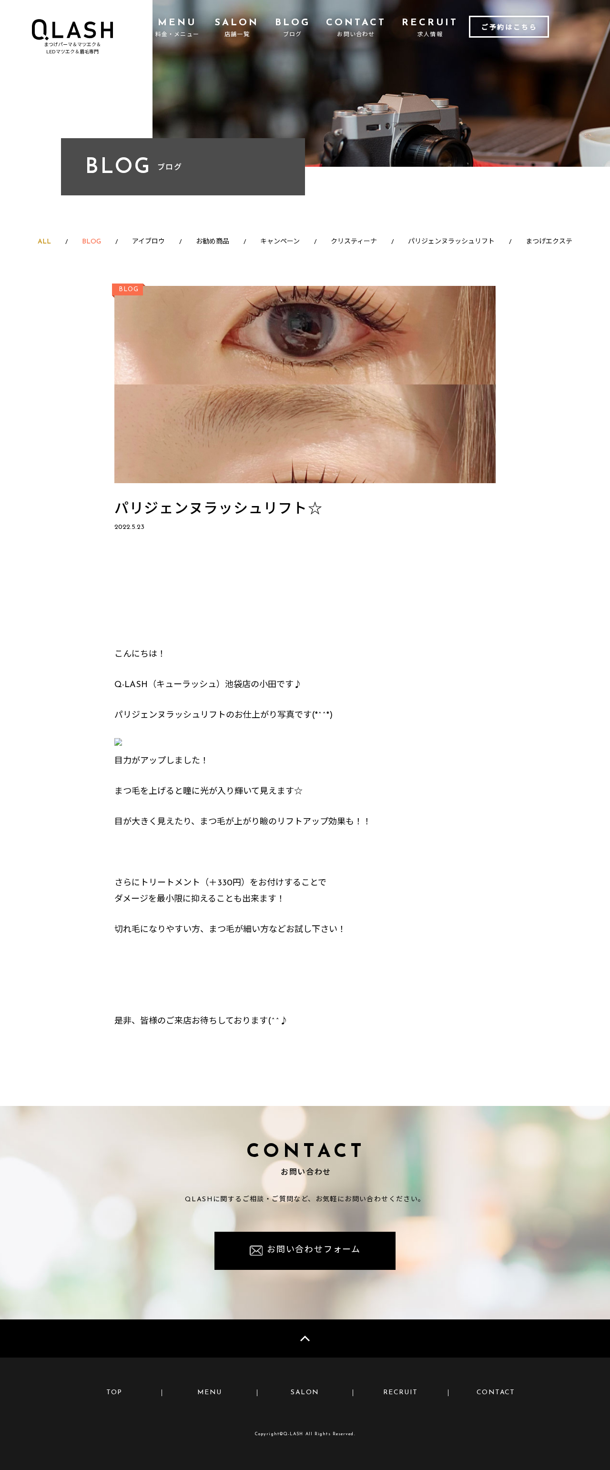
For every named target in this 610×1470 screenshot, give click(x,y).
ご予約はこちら (509, 27)
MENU (209, 1392)
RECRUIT (400, 1392)
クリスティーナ (354, 241)
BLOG (91, 241)
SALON (305, 1392)
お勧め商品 (212, 241)
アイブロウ (148, 241)
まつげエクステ (549, 241)
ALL (44, 241)
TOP (114, 1392)
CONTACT (496, 1392)
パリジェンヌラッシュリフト (451, 241)
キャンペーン (280, 241)
